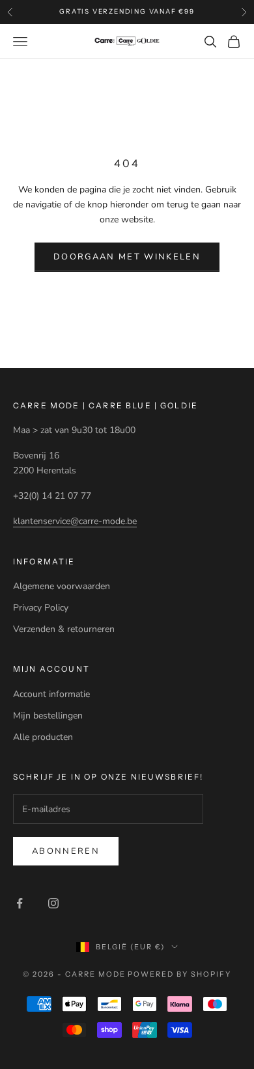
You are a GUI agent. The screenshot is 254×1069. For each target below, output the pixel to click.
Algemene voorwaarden (61, 586)
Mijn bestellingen (48, 715)
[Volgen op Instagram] (53, 903)
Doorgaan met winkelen (127, 257)
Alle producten (43, 737)
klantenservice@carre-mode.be (75, 521)
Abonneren (66, 851)
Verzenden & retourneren (64, 629)
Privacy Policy (40, 607)
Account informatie (51, 694)
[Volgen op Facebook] (19, 903)
